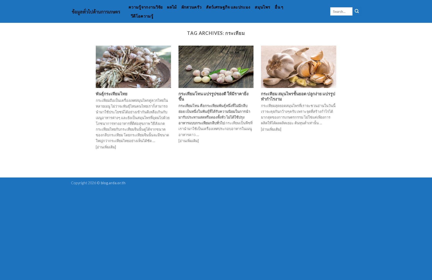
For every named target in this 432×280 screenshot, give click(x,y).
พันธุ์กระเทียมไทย (112, 93)
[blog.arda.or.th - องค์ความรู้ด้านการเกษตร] (96, 11)
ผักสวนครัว (192, 7)
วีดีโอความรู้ (142, 16)
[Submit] (356, 11)
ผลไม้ (172, 7)
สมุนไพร (262, 7)
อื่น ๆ (279, 7)
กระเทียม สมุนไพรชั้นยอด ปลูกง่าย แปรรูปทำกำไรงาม (298, 96)
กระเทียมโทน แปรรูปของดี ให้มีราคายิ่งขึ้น (213, 96)
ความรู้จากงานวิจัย (145, 7)
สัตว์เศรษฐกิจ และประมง (228, 7)
